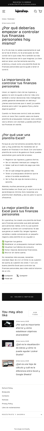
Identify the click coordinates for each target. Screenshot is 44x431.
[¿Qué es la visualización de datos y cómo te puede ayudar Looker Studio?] (8, 343)
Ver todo (35, 313)
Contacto (5, 396)
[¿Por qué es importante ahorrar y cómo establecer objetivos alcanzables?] (8, 323)
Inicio (4, 19)
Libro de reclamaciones (11, 408)
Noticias (11, 19)
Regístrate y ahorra (13, 414)
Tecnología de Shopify (22, 429)
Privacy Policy (7, 404)
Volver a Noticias (23, 297)
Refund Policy (7, 388)
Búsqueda (6, 392)
